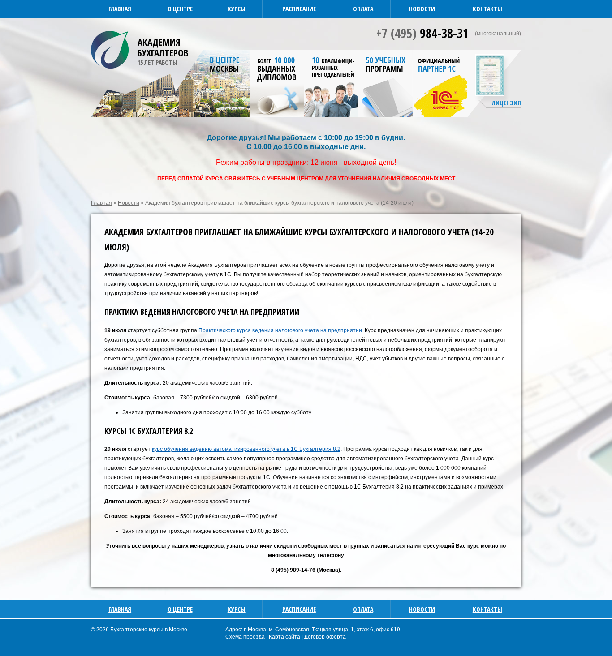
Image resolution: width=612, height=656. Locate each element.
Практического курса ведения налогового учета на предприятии (280, 330)
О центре (180, 8)
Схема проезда (245, 637)
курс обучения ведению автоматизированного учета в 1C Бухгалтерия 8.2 (246, 449)
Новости (422, 8)
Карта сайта (284, 637)
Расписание (299, 8)
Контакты (487, 8)
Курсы (237, 8)
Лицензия (506, 103)
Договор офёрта (325, 637)
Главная (119, 8)
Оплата (363, 8)
